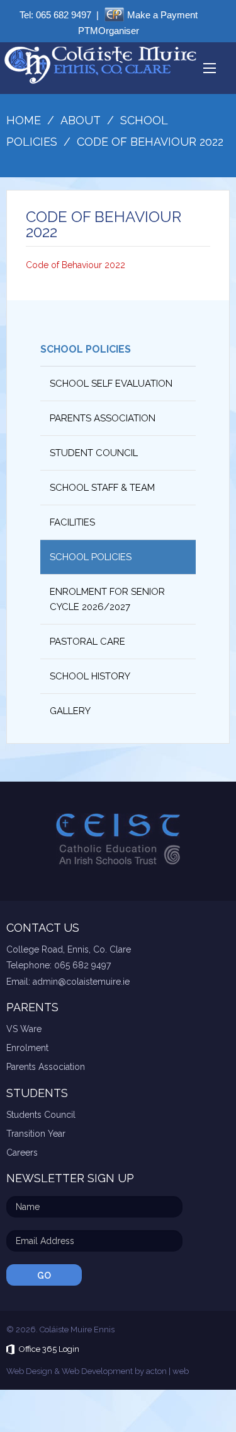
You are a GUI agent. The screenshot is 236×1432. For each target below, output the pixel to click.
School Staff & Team (102, 487)
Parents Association (102, 418)
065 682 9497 (63, 14)
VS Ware (24, 1029)
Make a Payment (162, 14)
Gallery (70, 711)
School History (90, 676)
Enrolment (27, 1048)
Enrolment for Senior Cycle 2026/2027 (107, 599)
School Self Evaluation (111, 383)
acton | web (167, 1371)
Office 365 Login (49, 1349)
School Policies (85, 349)
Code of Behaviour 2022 (75, 265)
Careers (22, 1152)
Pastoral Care (87, 641)
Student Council (94, 453)
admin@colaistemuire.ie (81, 982)
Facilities (72, 522)
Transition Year (35, 1134)
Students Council (41, 1115)
